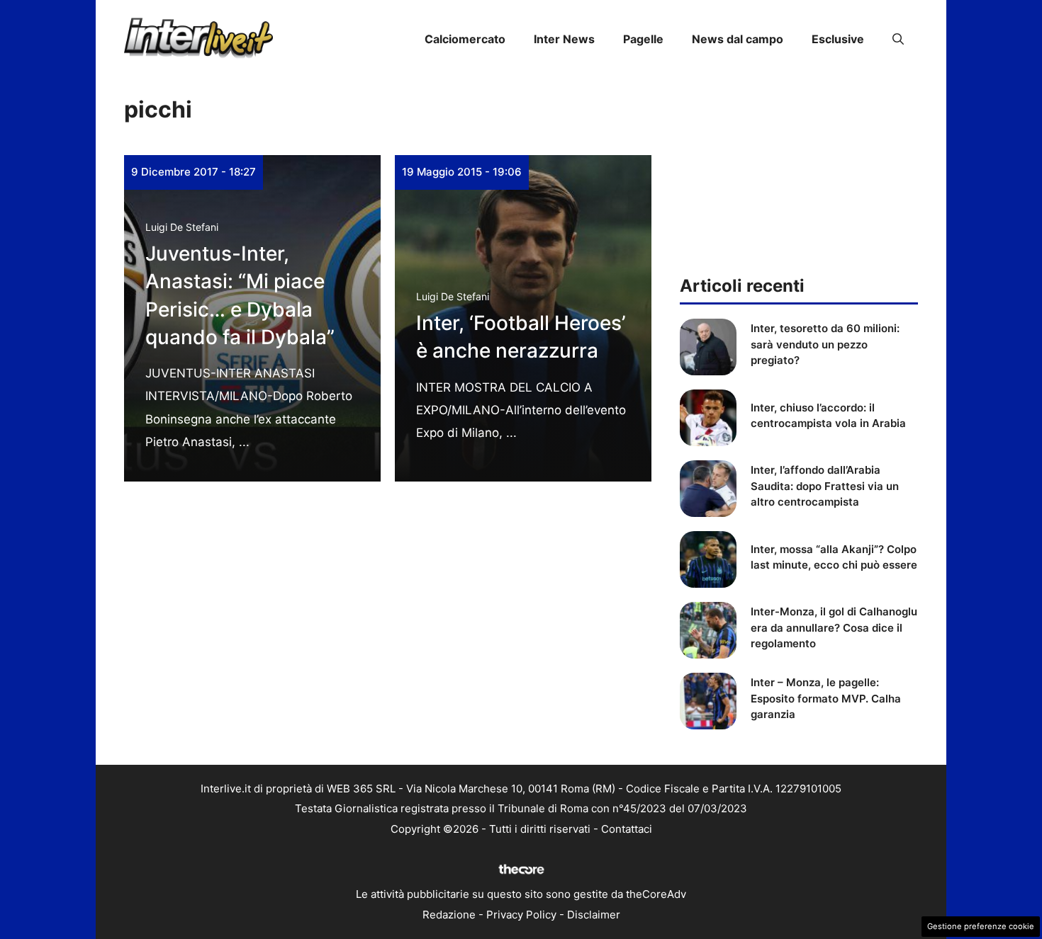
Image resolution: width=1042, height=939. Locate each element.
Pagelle (643, 39)
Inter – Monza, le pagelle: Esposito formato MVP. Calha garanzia (826, 698)
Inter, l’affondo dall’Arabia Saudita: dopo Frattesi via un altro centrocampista (825, 485)
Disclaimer (593, 914)
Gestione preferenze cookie (980, 926)
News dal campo (737, 39)
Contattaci (626, 829)
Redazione (449, 914)
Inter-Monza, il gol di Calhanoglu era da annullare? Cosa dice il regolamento (834, 627)
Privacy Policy (521, 914)
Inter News (564, 39)
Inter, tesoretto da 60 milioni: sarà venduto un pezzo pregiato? (825, 344)
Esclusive (838, 39)
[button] (898, 39)
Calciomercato (465, 39)
